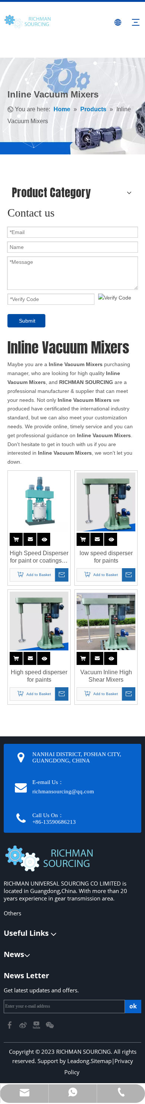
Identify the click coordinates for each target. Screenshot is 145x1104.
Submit (27, 321)
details (49, 538)
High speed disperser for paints (39, 676)
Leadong (78, 1061)
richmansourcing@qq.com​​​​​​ (63, 791)
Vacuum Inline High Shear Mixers (106, 676)
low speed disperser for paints (106, 557)
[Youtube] (37, 1024)
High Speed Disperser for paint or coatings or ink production (39, 557)
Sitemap (101, 1061)
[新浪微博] (23, 1024)
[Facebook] (10, 1024)
